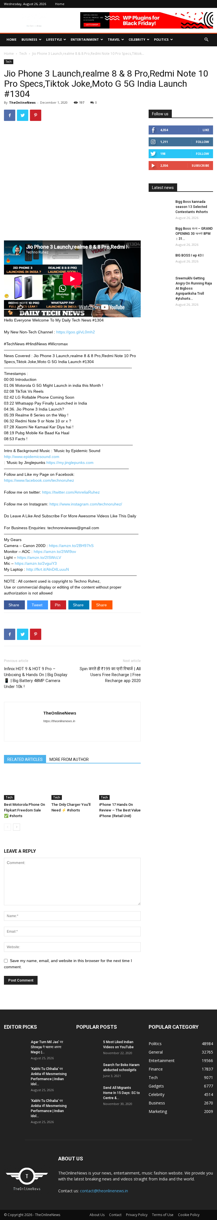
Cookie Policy (188, 1214)
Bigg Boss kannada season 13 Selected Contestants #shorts (191, 207)
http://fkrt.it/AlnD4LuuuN (47, 569)
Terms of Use (162, 1214)
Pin (58, 605)
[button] (206, 39)
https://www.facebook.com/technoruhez (39, 480)
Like (206, 130)
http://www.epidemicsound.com (31, 456)
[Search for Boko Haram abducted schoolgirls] (87, 1070)
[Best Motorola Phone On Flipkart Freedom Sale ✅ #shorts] (24, 785)
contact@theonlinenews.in (104, 1190)
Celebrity (137, 39)
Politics (161, 39)
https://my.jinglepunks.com (70, 462)
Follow (202, 142)
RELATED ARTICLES (25, 759)
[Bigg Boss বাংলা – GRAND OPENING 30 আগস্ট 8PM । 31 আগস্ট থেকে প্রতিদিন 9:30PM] (160, 234)
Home (59, 4)
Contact (115, 1214)
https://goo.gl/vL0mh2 (75, 332)
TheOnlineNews (22, 102)
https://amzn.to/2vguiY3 (36, 563)
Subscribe (200, 165)
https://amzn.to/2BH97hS (71, 545)
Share (14, 605)
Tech (23, 53)
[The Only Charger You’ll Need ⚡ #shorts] (72, 785)
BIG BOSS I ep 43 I (189, 255)
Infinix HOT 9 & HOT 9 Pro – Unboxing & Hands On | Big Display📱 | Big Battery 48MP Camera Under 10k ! (35, 677)
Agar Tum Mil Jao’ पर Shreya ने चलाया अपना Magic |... (47, 1047)
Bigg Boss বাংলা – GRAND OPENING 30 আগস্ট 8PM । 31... (194, 234)
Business (29, 39)
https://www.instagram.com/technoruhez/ (85, 504)
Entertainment (85, 39)
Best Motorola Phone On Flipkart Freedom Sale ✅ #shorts (24, 810)
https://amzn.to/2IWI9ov (55, 551)
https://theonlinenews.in (59, 721)
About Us (97, 1214)
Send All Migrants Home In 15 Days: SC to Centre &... (121, 1093)
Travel (114, 39)
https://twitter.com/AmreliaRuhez (71, 492)
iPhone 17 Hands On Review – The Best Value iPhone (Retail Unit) (120, 810)
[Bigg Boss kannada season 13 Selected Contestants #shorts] (160, 207)
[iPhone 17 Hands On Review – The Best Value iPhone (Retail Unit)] (120, 785)
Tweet (38, 605)
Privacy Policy (136, 1214)
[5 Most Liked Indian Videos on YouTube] (87, 1047)
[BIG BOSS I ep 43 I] (160, 261)
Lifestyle (54, 39)
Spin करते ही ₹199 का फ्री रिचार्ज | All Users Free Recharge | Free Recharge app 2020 (110, 674)
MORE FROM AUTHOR (69, 759)
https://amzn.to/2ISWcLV (39, 557)
